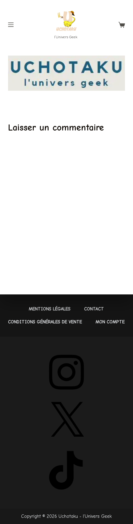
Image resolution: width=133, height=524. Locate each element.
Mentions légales (50, 309)
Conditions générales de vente (45, 322)
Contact (94, 309)
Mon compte (110, 322)
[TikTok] (66, 492)
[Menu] (11, 24)
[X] (66, 443)
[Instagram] (66, 394)
